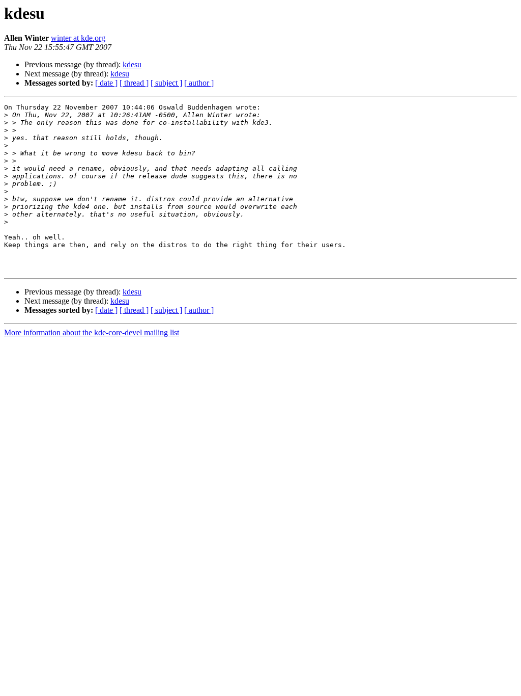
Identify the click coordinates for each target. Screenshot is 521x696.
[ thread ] (134, 82)
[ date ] (106, 82)
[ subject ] (166, 82)
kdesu (132, 64)
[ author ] (199, 82)
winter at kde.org (78, 38)
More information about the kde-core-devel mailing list (91, 332)
